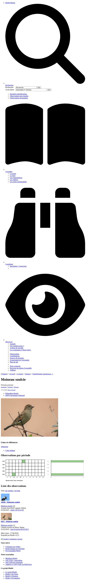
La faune (13, 174)
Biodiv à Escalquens (12, 578)
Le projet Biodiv (11, 572)
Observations (14, 354)
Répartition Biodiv (11, 393)
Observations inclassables (19, 98)
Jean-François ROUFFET (19, 529)
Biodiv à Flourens (11, 576)
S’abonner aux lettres (12, 547)
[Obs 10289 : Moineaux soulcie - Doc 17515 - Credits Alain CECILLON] (5, 500)
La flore (12, 176)
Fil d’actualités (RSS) (12, 551)
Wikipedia (4, 447)
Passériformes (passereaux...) (43, 374)
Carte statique (10, 450)
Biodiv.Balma (10, 3)
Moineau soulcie (7, 506)
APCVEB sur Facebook (14, 562)
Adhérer (13, 370)
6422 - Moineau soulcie (9, 521)
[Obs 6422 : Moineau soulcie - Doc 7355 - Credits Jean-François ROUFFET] (6, 519)
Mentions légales (11, 558)
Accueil (12, 374)
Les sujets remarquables (18, 182)
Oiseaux (28, 374)
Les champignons (16, 178)
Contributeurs (14, 356)
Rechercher (10, 87)
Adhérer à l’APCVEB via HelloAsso (18, 564)
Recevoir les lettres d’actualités (21, 368)
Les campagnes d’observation (20, 350)
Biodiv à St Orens (11, 574)
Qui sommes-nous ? (17, 346)
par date (17, 491)
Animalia (3, 387)
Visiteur (4, 374)
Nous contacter (15, 366)
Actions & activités (16, 348)
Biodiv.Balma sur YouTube (15, 549)
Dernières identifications (18, 94)
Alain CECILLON (17, 510)
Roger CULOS (11, 390)
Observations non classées (19, 96)
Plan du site (14, 362)
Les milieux (14, 180)
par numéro (9, 491)
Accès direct (10, 90)
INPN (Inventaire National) (15, 395)
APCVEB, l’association (13, 560)
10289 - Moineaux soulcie (10, 502)
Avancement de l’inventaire (19, 360)
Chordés (10, 387)
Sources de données (17, 358)
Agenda (12, 344)
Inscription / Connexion (18, 266)
